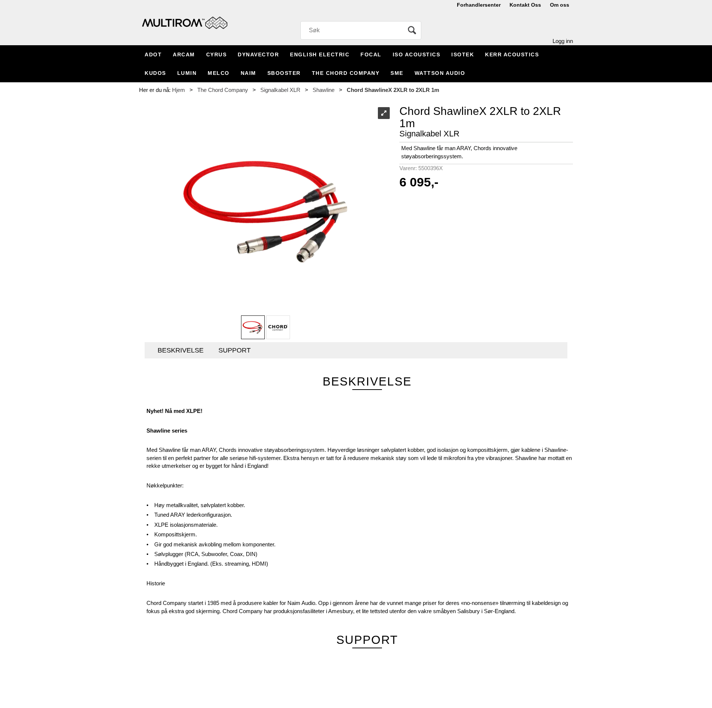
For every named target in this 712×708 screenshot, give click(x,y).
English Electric (319, 54)
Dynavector (258, 54)
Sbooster (284, 73)
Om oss (559, 5)
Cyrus (216, 54)
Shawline (323, 90)
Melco (219, 73)
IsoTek (462, 54)
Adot (153, 54)
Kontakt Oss (525, 5)
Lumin (187, 73)
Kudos (155, 73)
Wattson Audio (440, 73)
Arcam (184, 54)
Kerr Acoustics (512, 54)
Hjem (178, 90)
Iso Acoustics (417, 54)
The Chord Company (346, 73)
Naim (248, 73)
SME (396, 73)
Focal (371, 54)
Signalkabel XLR (280, 90)
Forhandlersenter (479, 5)
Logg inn (563, 41)
